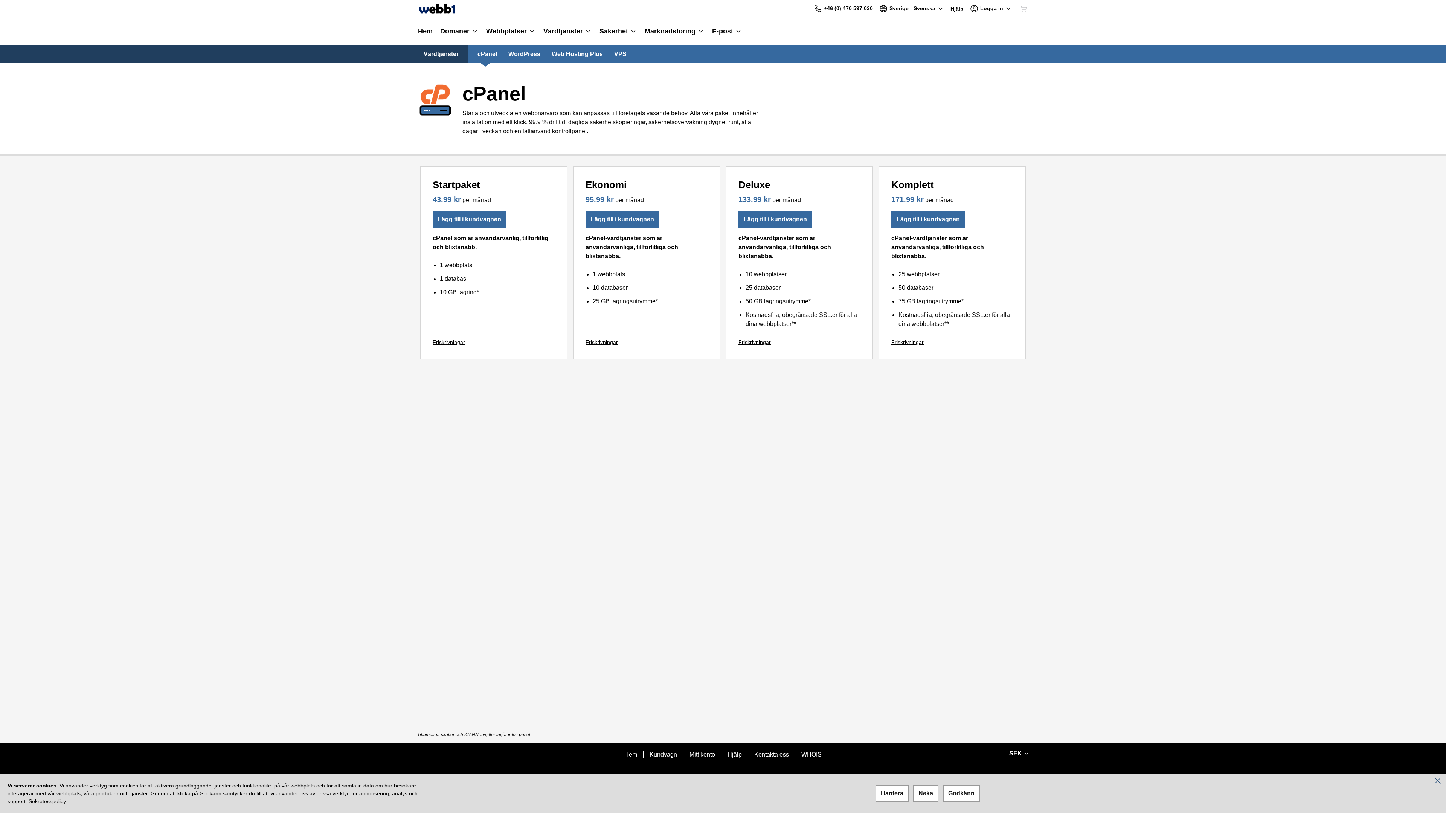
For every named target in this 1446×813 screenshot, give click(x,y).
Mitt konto (702, 754)
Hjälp (735, 754)
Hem (630, 754)
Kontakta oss (771, 754)
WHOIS (811, 754)
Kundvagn (663, 754)
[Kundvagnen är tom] (1023, 9)
